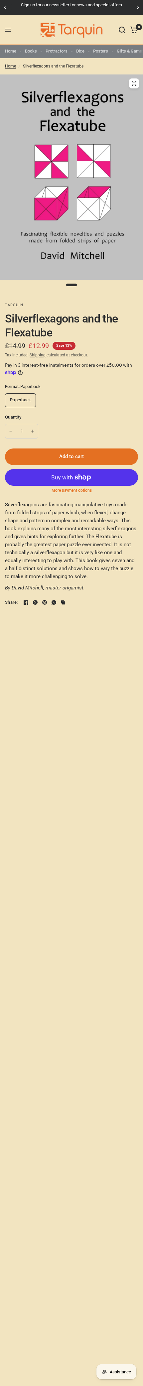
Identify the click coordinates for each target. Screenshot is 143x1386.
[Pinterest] (45, 602)
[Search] (122, 30)
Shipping (38, 355)
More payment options (72, 490)
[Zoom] (134, 83)
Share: (11, 602)
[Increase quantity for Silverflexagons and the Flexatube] (32, 431)
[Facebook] (26, 602)
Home (10, 51)
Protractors (57, 51)
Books (31, 51)
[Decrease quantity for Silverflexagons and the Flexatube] (10, 431)
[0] (133, 30)
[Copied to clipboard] (63, 602)
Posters (100, 51)
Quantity (13, 417)
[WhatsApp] (54, 602)
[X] (35, 602)
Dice (80, 51)
